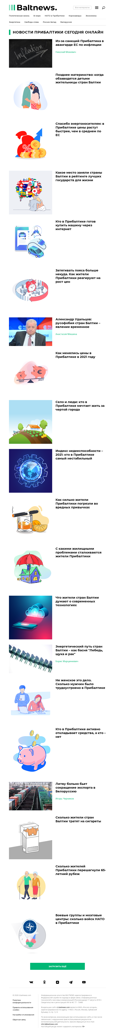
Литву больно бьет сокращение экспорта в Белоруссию (75, 787)
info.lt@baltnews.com (49, 1024)
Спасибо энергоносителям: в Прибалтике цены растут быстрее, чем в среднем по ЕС (80, 129)
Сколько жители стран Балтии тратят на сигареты (78, 819)
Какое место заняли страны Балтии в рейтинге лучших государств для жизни (79, 176)
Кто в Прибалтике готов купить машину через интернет (76, 225)
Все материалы (82, 7)
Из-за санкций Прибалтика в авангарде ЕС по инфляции (80, 43)
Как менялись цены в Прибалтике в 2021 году (75, 355)
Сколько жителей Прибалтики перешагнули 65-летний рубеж (81, 870)
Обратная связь (19, 1019)
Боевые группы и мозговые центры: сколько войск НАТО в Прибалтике (80, 919)
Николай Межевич (66, 52)
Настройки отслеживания (23, 1015)
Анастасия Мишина (66, 334)
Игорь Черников (65, 798)
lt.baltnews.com (63, 1007)
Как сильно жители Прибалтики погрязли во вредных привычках (77, 503)
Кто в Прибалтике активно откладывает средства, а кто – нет (81, 733)
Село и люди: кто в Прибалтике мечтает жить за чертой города (80, 405)
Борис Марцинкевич (67, 661)
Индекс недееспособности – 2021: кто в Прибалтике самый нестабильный (79, 454)
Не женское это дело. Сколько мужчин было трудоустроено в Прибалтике (80, 684)
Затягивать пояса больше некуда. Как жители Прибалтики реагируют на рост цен (78, 276)
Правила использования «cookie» (23, 1008)
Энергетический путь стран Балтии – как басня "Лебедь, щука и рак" (79, 650)
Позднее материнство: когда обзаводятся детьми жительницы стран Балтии (80, 78)
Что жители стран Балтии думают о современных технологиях (77, 601)
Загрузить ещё (57, 966)
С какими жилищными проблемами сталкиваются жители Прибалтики (79, 552)
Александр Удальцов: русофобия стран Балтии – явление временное (78, 323)
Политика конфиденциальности (22, 1001)
